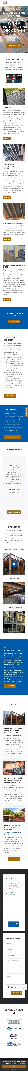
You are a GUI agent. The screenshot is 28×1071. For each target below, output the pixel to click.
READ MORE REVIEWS (14, 512)
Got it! (14, 1066)
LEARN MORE (10, 396)
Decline (14, 1069)
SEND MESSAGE (16, 993)
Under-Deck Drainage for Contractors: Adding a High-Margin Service (13, 780)
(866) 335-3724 (13, 894)
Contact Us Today (14, 321)
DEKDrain (18, 735)
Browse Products (12, 437)
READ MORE (7, 138)
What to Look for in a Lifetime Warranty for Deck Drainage (12, 827)
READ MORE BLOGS (14, 859)
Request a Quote (14, 45)
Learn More (22, 1063)
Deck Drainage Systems (10, 735)
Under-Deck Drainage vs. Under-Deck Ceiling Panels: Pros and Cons (13, 731)
